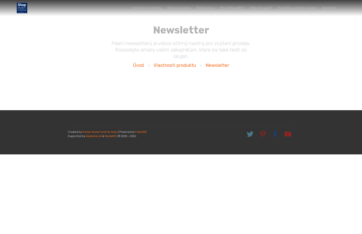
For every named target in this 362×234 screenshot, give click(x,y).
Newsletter (217, 65)
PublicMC (141, 131)
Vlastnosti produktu (175, 65)
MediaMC (110, 136)
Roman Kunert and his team (100, 131)
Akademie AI (94, 136)
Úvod (138, 65)
